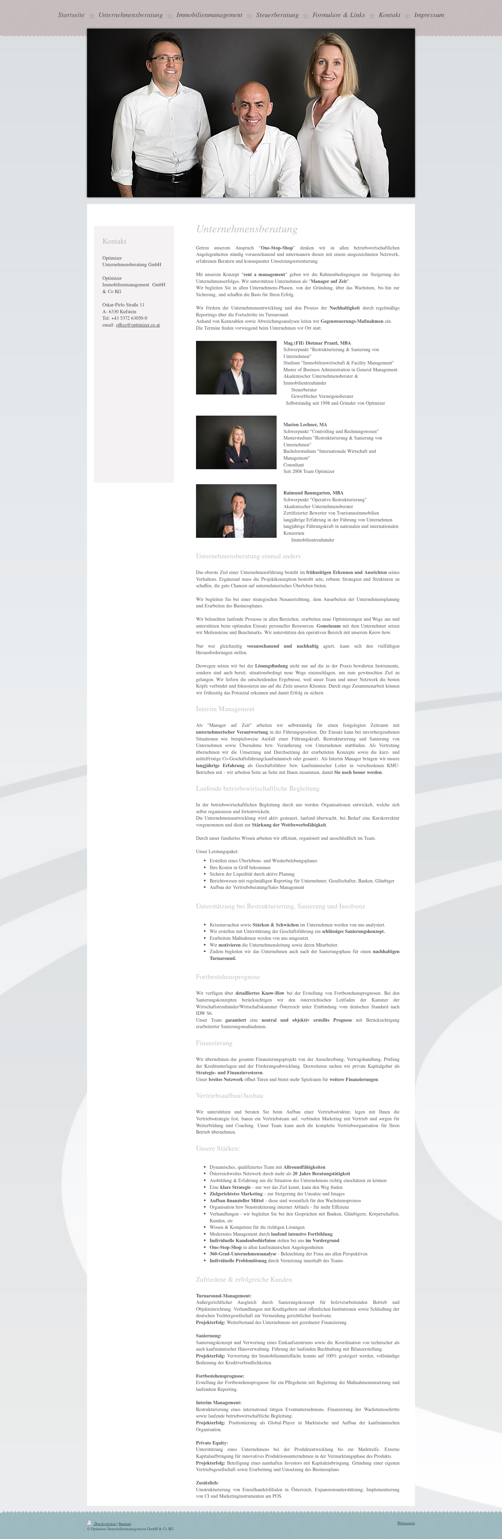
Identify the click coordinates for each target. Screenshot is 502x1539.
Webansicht (406, 1522)
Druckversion (105, 1523)
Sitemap (124, 1523)
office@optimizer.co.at (138, 324)
